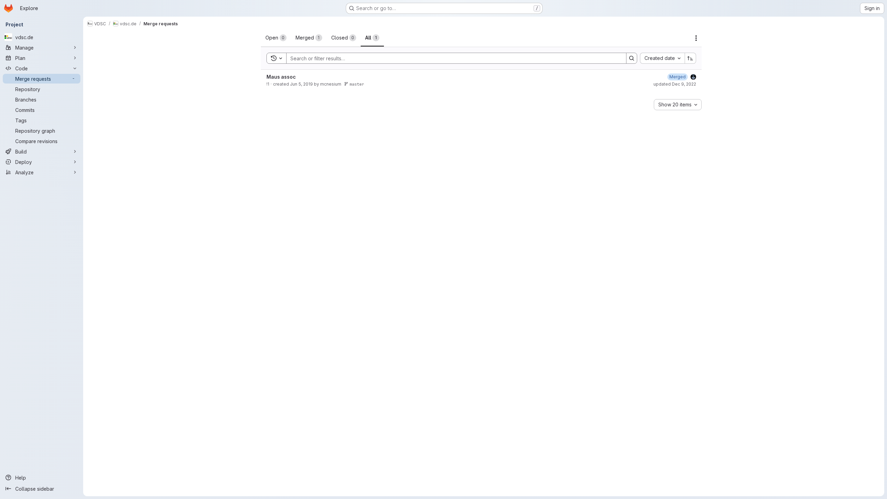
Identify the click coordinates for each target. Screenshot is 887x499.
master (357, 84)
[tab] (276, 37)
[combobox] (662, 58)
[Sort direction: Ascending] (690, 58)
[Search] (631, 58)
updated (674, 84)
